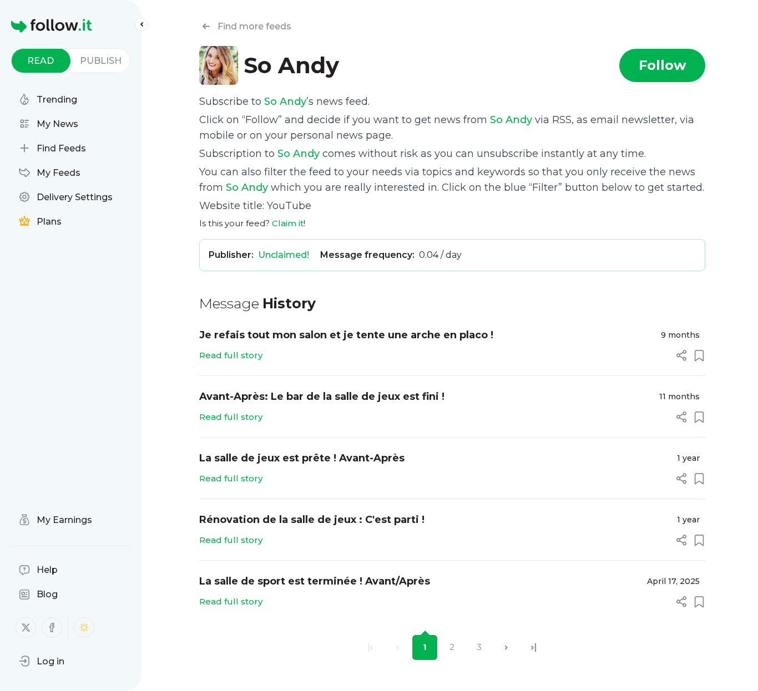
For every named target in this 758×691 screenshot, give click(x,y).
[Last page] (533, 647)
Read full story (230, 355)
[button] (41, 661)
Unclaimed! (283, 255)
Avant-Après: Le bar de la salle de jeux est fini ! (321, 396)
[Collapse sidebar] (141, 24)
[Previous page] (397, 647)
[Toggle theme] (84, 627)
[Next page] (506, 647)
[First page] (370, 647)
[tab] (40, 60)
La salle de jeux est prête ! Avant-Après (302, 458)
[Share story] (681, 355)
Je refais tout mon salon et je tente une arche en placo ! (346, 335)
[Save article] (699, 355)
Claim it (288, 223)
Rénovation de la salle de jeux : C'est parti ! (312, 520)
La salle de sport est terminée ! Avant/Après (314, 581)
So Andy (285, 101)
